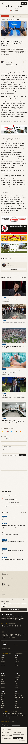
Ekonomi (3, 683)
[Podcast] (20, 626)
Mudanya (3, 665)
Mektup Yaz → (5, 637)
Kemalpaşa (17, 661)
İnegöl (2, 657)
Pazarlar (16, 687)
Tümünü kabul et (18, 738)
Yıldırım (2, 663)
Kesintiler (16, 685)
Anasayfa (3, 12)
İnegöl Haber (4, 715)
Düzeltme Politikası (18, 695)
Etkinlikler (3, 687)
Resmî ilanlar (17, 677)
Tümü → (16, 671)
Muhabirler (3, 705)
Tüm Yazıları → (14, 269)
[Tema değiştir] (16, 3)
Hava (15, 681)
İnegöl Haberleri (10, 12)
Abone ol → (23, 724)
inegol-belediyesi (8, 713)
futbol (11, 717)
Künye (2, 695)
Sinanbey (16, 667)
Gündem (21, 12)
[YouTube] (10, 626)
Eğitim (2, 689)
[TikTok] (13, 626)
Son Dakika (3, 675)
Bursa (16, 12)
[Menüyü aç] (2, 3)
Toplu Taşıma (17, 689)
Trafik (16, 683)
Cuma (16, 657)
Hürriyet (16, 663)
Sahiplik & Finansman (19, 697)
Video (10, 603)
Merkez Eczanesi (5, 584)
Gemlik (2, 667)
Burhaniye (16, 669)
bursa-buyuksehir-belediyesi (16, 715)
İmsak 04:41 (17, 0)
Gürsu (2, 669)
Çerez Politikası (16, 734)
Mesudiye (16, 665)
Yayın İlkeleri (17, 693)
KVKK (16, 701)
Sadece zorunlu (7, 738)
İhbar (17, 603)
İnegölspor (24, 715)
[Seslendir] (22, 62)
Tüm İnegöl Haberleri (6, 258)
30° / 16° (4, 590)
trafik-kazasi (20, 713)
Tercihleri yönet (22, 740)
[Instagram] (7, 626)
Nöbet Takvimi (12, 637)
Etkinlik (24, 603)
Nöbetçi (16, 679)
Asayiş (2, 677)
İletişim (2, 701)
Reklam (2, 697)
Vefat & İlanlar (17, 675)
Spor (25, 12)
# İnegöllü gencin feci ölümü (8, 578)
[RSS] (18, 626)
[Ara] (19, 3)
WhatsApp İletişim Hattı (14, 609)
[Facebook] (2, 626)
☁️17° (14, 0)
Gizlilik (16, 705)
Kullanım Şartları (18, 707)
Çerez (16, 703)
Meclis (2, 681)
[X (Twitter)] (5, 626)
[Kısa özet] (25, 62)
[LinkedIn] (15, 626)
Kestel (2, 671)
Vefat (4, 606)
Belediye (2, 679)
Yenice (16, 659)
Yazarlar (2, 703)
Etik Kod (16, 699)
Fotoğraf (4, 603)
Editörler (3, 707)
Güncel (3, 717)
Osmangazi (3, 661)
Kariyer (2, 699)
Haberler (7, 717)
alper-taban (14, 713)
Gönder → (22, 455)
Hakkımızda (3, 693)
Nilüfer (2, 659)
